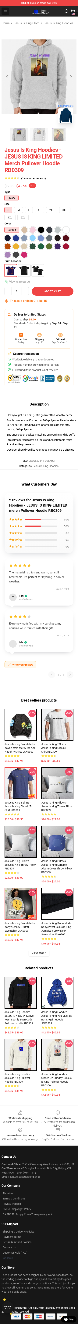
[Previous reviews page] (51, 674)
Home (5, 23)
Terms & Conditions (14, 1198)
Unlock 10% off (7, 1307)
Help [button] (71, 1319)
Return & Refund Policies (17, 1242)
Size (7, 203)
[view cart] (72, 11)
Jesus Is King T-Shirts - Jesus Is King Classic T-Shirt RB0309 (54, 748)
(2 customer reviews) (33, 178)
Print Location (13, 261)
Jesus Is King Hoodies (58, 23)
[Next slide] (71, 77)
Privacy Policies (12, 1203)
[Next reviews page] (70, 674)
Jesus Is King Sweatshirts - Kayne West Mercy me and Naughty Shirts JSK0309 (20, 748)
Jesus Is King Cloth (26, 23)
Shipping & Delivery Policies (18, 1231)
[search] (66, 11)
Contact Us (9, 1247)
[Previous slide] (7, 77)
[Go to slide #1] (19, 134)
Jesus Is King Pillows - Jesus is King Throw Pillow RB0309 (20, 865)
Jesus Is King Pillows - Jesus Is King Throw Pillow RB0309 (57, 806)
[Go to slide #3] (59, 134)
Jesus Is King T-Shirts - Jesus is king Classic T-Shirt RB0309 (18, 806)
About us (8, 1193)
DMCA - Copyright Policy (17, 1209)
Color (8, 223)
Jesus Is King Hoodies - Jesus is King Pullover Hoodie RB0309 (18, 1078)
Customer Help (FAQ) (15, 1252)
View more (39, 953)
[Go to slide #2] (39, 134)
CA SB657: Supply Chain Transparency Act (27, 1214)
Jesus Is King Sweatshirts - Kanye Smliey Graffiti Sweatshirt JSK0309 (20, 927)
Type (7, 191)
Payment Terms (12, 1236)
